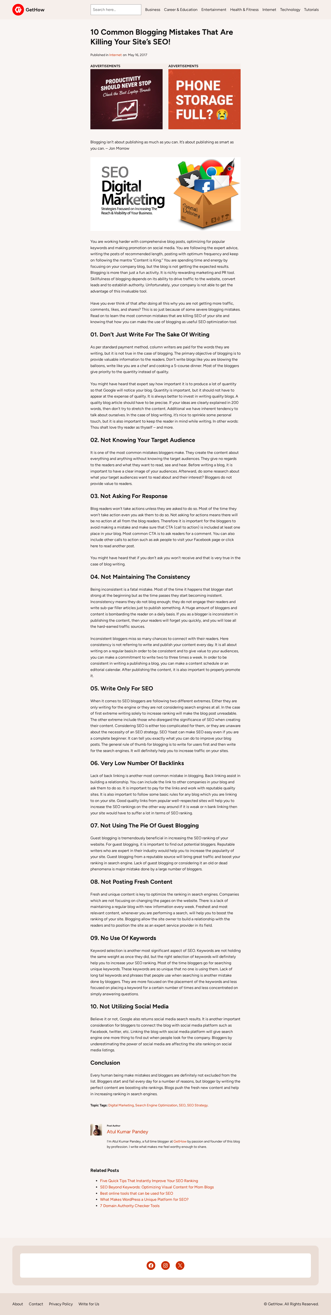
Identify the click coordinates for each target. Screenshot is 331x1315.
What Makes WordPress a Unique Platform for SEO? (144, 1199)
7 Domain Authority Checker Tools (129, 1205)
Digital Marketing (121, 1105)
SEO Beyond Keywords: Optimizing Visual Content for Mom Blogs (157, 1187)
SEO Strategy (197, 1105)
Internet (115, 55)
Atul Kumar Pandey (127, 1132)
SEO (182, 1105)
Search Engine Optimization (156, 1105)
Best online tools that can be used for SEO (136, 1193)
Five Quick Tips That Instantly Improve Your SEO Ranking (149, 1180)
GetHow (35, 10)
